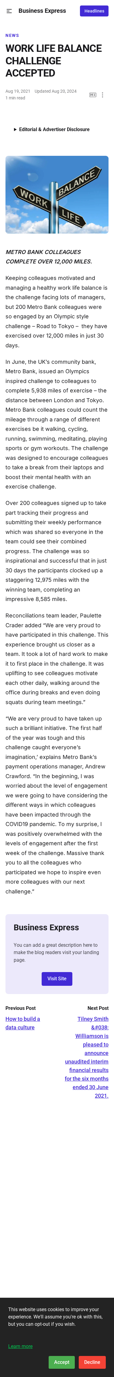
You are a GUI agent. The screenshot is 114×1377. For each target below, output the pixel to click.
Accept (61, 1362)
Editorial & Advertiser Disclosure (54, 129)
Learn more (20, 1346)
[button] (9, 11)
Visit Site (57, 979)
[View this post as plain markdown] (93, 95)
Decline (92, 1362)
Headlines (94, 11)
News (12, 35)
